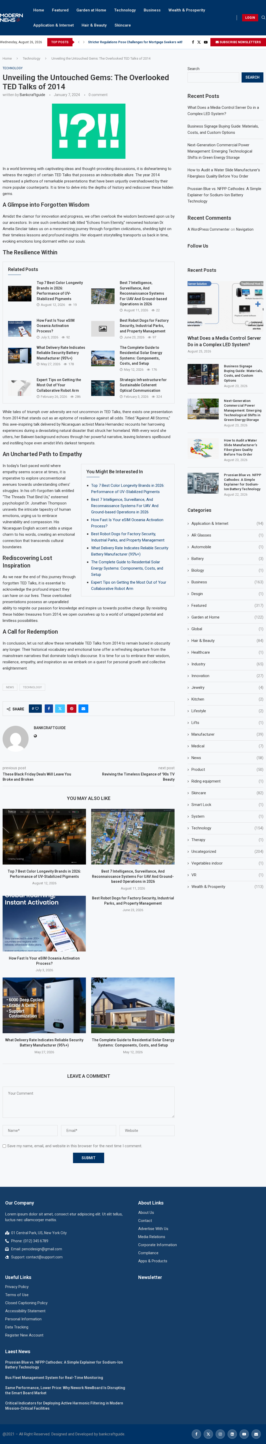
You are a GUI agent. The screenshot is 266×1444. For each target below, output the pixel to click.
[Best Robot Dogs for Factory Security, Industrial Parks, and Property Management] (103, 329)
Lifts (227, 722)
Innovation (227, 675)
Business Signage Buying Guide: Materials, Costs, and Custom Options (243, 373)
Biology (227, 570)
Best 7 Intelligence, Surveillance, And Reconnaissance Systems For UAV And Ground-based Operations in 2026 (143, 293)
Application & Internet (53, 25)
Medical (227, 746)
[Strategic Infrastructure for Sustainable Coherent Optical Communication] (103, 388)
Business (152, 10)
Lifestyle (227, 711)
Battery (227, 558)
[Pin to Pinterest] (71, 708)
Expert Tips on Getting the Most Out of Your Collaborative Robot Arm (59, 385)
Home (38, 10)
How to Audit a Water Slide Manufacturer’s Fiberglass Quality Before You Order (240, 447)
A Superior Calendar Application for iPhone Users (124, 42)
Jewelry (227, 687)
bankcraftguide (32, 95)
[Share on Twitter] (60, 708)
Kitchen (227, 699)
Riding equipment (227, 781)
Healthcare (227, 652)
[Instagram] (220, 1434)
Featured (60, 10)
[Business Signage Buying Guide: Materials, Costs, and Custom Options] (203, 374)
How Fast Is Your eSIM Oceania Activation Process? (56, 325)
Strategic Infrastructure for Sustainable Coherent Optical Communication (143, 385)
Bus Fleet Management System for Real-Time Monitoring (54, 1378)
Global (227, 629)
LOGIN (250, 18)
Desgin (227, 593)
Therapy (227, 839)
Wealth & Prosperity (186, 10)
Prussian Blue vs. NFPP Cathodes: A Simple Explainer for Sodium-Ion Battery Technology (224, 195)
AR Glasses (227, 535)
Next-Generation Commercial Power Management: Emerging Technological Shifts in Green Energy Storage (220, 151)
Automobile (227, 547)
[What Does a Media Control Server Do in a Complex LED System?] (225, 306)
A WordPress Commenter (209, 229)
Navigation (245, 229)
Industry (227, 664)
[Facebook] (193, 42)
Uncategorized (227, 851)
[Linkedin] (232, 1434)
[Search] (263, 18)
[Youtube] (206, 42)
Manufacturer (227, 734)
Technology (125, 10)
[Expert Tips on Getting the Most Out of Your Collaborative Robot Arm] (19, 388)
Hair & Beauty (94, 25)
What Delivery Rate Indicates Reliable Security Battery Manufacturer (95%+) (61, 352)
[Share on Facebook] (49, 708)
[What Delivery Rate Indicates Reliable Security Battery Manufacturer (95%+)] (19, 355)
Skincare (123, 25)
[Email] (256, 1434)
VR (227, 875)
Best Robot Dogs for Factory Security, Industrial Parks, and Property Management (144, 325)
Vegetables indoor (227, 863)
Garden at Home (91, 10)
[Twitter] (199, 42)
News (10, 687)
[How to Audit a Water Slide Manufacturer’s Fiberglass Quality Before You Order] (203, 448)
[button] (79, 42)
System (227, 816)
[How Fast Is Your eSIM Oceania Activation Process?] (19, 329)
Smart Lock (227, 804)
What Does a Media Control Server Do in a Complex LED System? (224, 341)
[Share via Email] (83, 708)
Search (194, 68)
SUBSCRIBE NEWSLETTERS (240, 42)
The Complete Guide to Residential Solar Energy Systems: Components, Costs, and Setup (127, 568)
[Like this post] (37, 708)
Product (227, 769)
